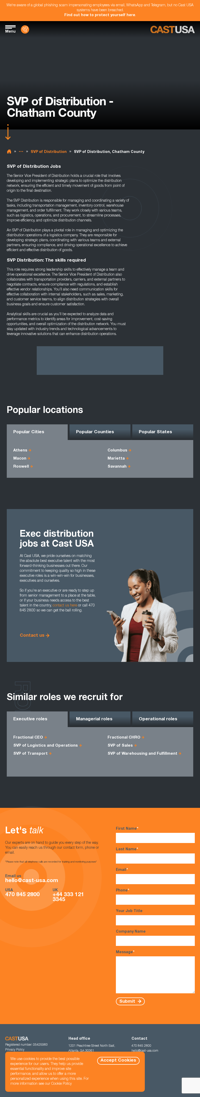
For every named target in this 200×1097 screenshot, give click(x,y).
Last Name (127, 849)
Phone (122, 891)
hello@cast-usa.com (31, 880)
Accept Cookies (118, 1060)
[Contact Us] (25, 29)
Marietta (116, 459)
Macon (19, 459)
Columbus (117, 451)
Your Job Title (129, 911)
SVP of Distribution (49, 152)
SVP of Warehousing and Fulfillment (142, 754)
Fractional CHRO (124, 738)
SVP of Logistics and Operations (45, 746)
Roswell (21, 467)
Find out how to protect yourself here (99, 15)
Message (125, 952)
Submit (127, 1001)
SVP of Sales (120, 746)
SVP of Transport (30, 754)
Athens (20, 451)
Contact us (32, 636)
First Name (127, 829)
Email (122, 870)
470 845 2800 (22, 895)
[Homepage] (173, 29)
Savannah (117, 467)
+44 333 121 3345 (68, 897)
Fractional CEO (28, 738)
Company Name (131, 932)
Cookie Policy (61, 1084)
